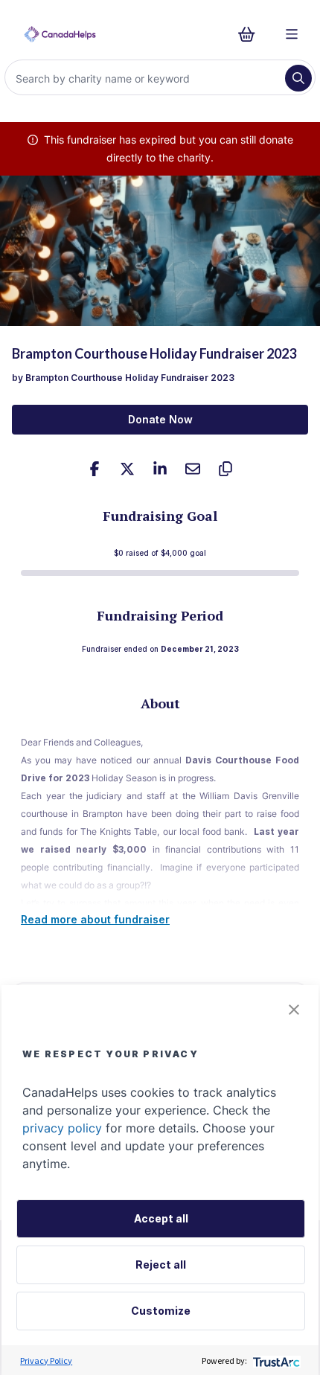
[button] (294, 1010)
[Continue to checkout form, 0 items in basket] (251, 34)
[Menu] (291, 34)
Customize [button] (161, 1310)
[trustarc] (275, 1360)
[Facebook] (94, 468)
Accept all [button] (161, 1218)
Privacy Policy (46, 1360)
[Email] (192, 468)
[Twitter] (127, 468)
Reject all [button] (160, 1264)
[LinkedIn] (160, 468)
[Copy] (225, 468)
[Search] (298, 78)
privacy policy (62, 1128)
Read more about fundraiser (95, 919)
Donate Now (160, 419)
